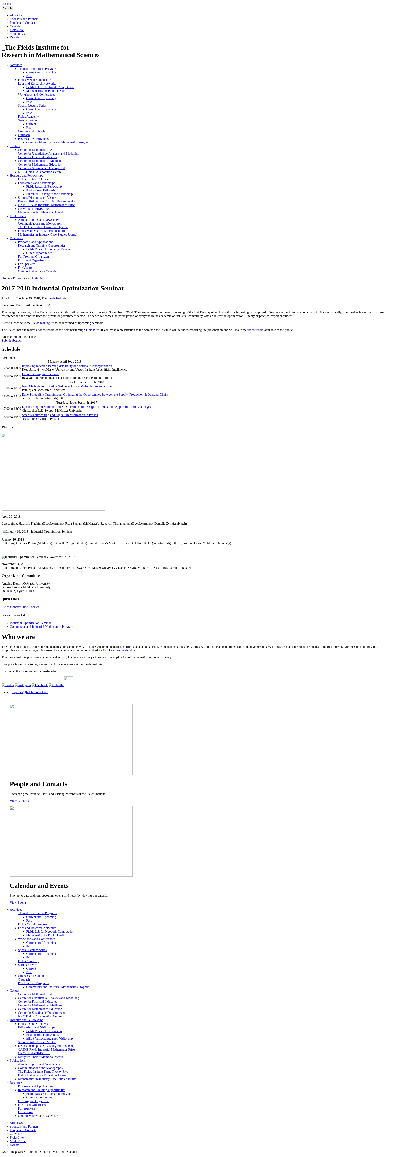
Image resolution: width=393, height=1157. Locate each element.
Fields (92, 330)
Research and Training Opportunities (42, 245)
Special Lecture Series (32, 105)
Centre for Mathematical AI (35, 149)
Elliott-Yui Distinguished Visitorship (49, 194)
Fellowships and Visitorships (36, 183)
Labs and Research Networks (37, 83)
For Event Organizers (32, 260)
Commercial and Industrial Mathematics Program (57, 142)
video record (255, 330)
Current (31, 124)
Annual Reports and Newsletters (39, 219)
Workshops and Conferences (36, 94)
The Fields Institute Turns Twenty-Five (43, 227)
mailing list (47, 323)
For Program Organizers (33, 256)
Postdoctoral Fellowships (42, 190)
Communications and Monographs (40, 223)
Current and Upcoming (41, 72)
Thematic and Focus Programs (37, 68)
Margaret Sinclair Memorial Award (40, 212)
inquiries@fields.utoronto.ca (30, 692)
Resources (16, 238)
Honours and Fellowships (26, 175)
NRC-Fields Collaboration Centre (40, 172)
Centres (15, 146)
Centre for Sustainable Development (41, 168)
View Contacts (19, 801)
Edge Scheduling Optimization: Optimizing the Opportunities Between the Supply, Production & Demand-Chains (95, 394)
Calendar (15, 26)
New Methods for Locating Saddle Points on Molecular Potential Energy (69, 386)
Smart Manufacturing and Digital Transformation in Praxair (60, 415)
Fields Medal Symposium (34, 79)
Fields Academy (28, 116)
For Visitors (25, 267)
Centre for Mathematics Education (40, 164)
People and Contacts (23, 22)
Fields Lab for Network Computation (50, 87)
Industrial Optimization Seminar (30, 623)
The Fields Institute (54, 298)
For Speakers (26, 264)
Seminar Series (27, 120)
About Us (16, 15)
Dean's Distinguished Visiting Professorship (46, 201)
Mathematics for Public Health (46, 91)
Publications (18, 216)
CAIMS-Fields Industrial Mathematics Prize (46, 205)
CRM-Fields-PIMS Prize (34, 208)
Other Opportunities (39, 253)
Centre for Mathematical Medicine (40, 161)
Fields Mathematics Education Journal (42, 231)
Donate (14, 37)
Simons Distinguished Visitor (37, 197)
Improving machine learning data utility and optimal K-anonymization (67, 366)
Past (29, 76)
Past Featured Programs (33, 138)
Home (6, 278)
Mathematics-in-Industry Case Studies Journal (47, 234)
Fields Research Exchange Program (49, 249)
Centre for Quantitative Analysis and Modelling (48, 153)
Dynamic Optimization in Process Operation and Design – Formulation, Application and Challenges (86, 407)
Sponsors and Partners (24, 19)
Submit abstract (11, 340)
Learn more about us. (122, 650)
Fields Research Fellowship (44, 186)
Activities (16, 65)
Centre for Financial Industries (37, 157)
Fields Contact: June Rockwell (21, 607)
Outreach (24, 135)
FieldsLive (17, 30)
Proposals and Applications (35, 242)
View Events (18, 902)
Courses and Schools (31, 131)
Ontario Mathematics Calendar (38, 271)
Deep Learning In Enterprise (40, 374)
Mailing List (18, 33)
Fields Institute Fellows (33, 179)
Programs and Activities (28, 278)
